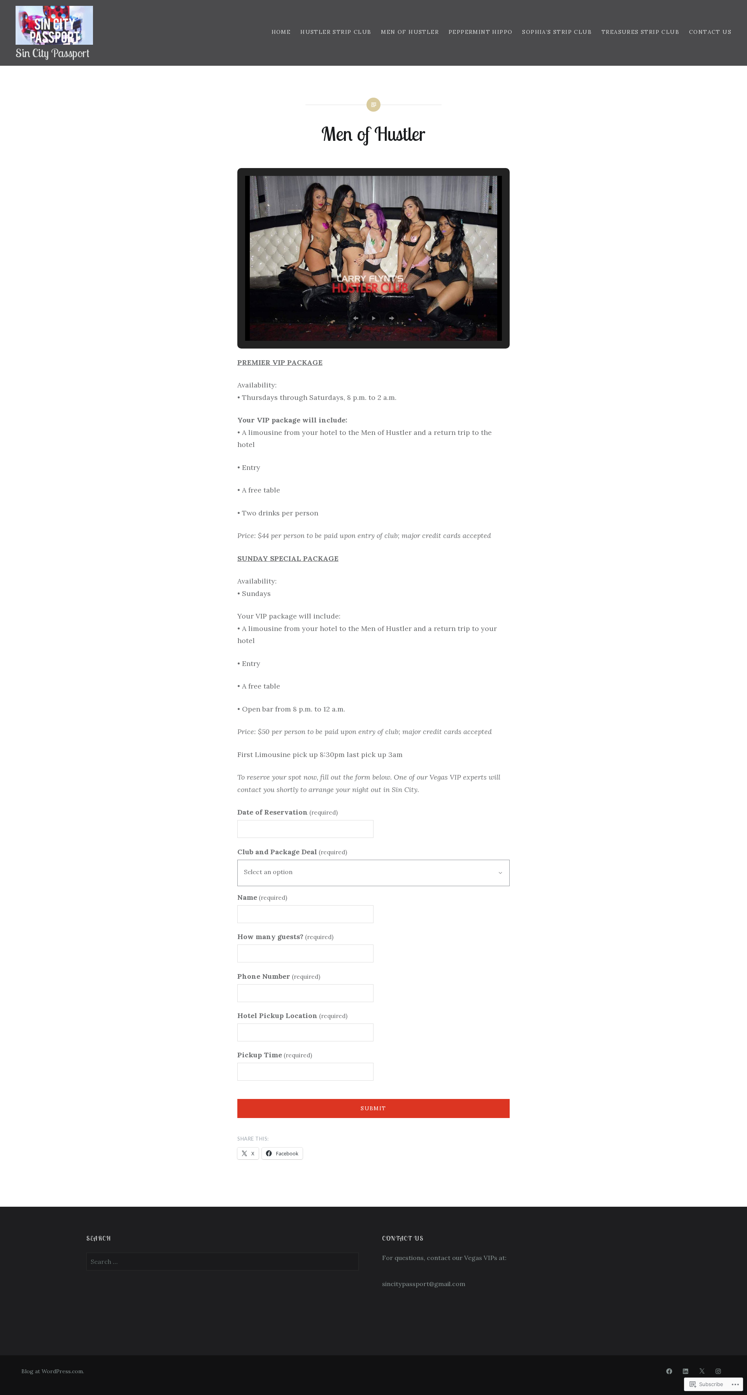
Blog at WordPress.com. (52, 1371)
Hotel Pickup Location (292, 1015)
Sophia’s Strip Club (557, 31)
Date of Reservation (287, 812)
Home (281, 31)
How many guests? (285, 936)
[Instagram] (718, 1371)
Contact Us (710, 31)
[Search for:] (222, 1261)
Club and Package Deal (292, 851)
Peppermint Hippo (480, 31)
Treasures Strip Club (640, 31)
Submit (373, 1108)
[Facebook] (669, 1371)
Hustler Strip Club (335, 31)
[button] (356, 318)
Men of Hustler (410, 31)
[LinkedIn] (685, 1371)
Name (262, 897)
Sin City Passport (52, 53)
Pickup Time (274, 1054)
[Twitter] (702, 1371)
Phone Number (278, 976)
